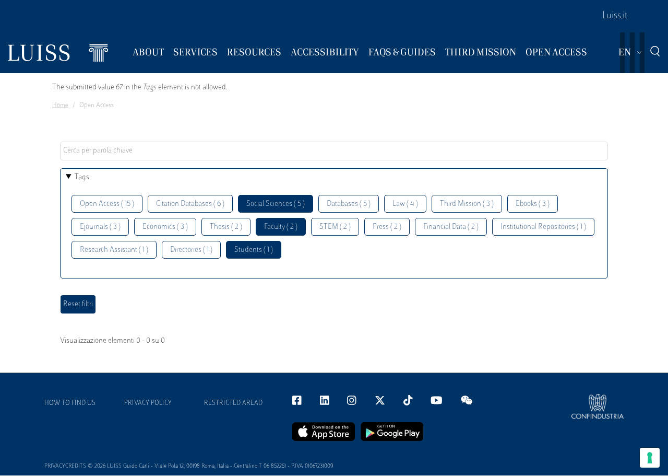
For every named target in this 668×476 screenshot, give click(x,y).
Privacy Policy (148, 403)
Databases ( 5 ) (349, 204)
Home (60, 105)
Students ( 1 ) (253, 250)
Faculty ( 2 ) (280, 227)
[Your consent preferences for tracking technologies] (650, 458)
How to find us (70, 403)
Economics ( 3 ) (165, 227)
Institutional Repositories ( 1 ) (543, 227)
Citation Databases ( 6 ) (190, 204)
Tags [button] (82, 177)
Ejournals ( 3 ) (100, 227)
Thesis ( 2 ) (226, 227)
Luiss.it (614, 16)
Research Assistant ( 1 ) (114, 250)
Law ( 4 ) (405, 204)
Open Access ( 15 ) (107, 204)
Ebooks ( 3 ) (533, 204)
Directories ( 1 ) (191, 250)
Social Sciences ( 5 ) (275, 204)
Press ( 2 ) (387, 227)
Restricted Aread (233, 403)
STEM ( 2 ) (335, 227)
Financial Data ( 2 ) (451, 227)
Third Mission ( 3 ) (467, 204)
